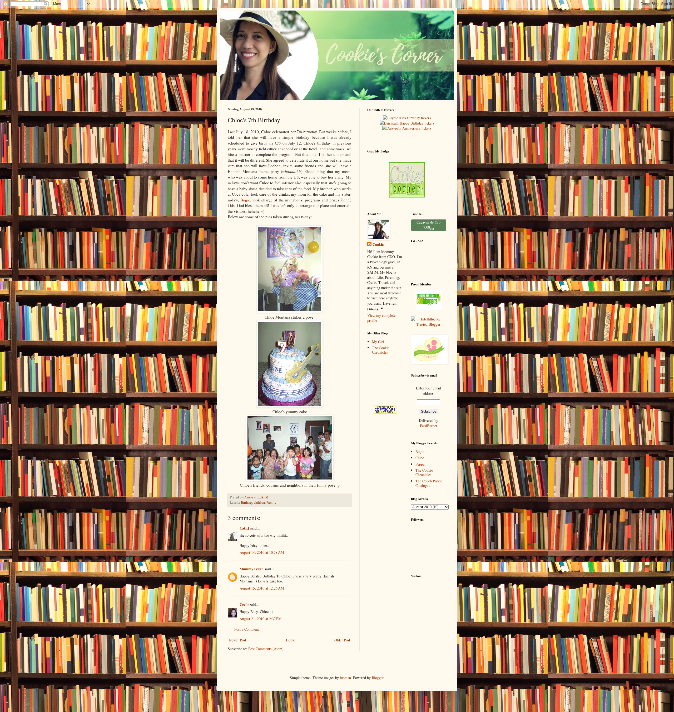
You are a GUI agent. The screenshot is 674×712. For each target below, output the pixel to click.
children (259, 502)
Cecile (244, 604)
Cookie (378, 244)
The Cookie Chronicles (380, 350)
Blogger (377, 677)
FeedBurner (428, 425)
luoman (345, 677)
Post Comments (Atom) (266, 648)
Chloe (419, 457)
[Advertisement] (383, 379)
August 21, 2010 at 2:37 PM (260, 618)
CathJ (244, 528)
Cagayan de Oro (428, 222)
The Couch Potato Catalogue (428, 483)
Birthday (246, 502)
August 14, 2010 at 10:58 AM (262, 552)
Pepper (420, 464)
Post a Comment (246, 629)
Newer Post (237, 639)
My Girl (378, 341)
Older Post (342, 639)
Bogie (245, 199)
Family (271, 502)
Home (290, 639)
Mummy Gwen (252, 569)
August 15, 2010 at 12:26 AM (262, 588)
